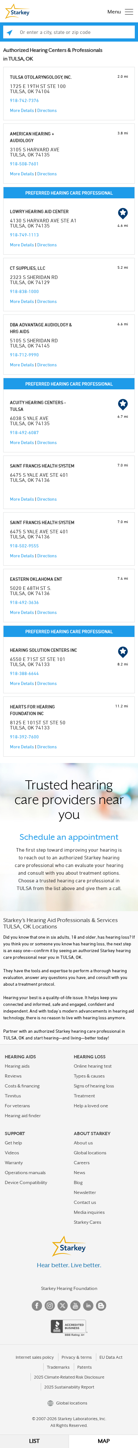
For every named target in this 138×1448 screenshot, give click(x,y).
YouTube (75, 1306)
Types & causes (89, 1075)
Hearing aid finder (23, 1115)
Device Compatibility (26, 1182)
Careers (82, 1162)
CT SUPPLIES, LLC (27, 268)
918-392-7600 (24, 736)
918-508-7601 (24, 163)
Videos (12, 1152)
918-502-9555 (24, 545)
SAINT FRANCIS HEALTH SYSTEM (42, 465)
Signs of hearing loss (94, 1085)
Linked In (88, 1306)
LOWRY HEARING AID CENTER (39, 211)
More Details (22, 110)
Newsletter (85, 1192)
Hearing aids (17, 1066)
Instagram (50, 1306)
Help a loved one (91, 1105)
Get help (13, 1142)
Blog (78, 1182)
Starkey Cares (87, 1222)
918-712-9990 (24, 354)
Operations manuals (25, 1172)
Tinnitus (13, 1095)
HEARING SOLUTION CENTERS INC (43, 650)
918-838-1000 (24, 291)
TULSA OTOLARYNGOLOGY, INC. (41, 77)
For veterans (17, 1105)
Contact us (85, 1202)
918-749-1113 (24, 234)
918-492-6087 (24, 432)
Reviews (13, 1075)
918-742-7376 (24, 100)
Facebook (37, 1306)
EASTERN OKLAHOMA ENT (36, 579)
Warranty (14, 1162)
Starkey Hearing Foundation (69, 1288)
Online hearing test (93, 1066)
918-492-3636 (24, 602)
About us (83, 1142)
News (79, 1172)
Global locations (90, 1152)
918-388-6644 (24, 673)
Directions (47, 110)
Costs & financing (22, 1085)
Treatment (84, 1095)
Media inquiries (89, 1212)
